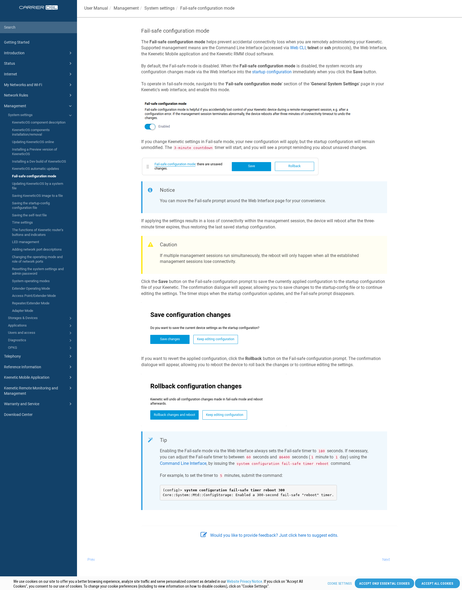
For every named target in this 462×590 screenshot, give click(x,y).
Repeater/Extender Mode (30, 303)
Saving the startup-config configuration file (31, 205)
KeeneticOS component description (39, 122)
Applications (17, 325)
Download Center (18, 414)
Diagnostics (17, 340)
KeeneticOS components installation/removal (31, 132)
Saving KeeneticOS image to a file (37, 196)
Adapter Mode (22, 311)
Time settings (22, 222)
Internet (10, 74)
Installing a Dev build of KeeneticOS (39, 161)
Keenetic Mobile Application (26, 377)
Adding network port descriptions (37, 249)
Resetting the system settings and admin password (38, 271)
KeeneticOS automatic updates (35, 169)
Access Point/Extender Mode (34, 296)
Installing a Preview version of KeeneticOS (34, 151)
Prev (91, 559)
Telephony (12, 356)
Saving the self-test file (29, 215)
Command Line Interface (183, 463)
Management (15, 106)
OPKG (12, 348)
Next (386, 559)
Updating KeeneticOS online (33, 142)
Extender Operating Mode (31, 288)
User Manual (96, 8)
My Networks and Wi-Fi (23, 85)
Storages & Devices (23, 318)
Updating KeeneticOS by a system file (37, 186)
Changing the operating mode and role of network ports (37, 259)
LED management (25, 242)
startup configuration (272, 71)
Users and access (21, 333)
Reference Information (22, 367)
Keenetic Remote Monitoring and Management (31, 391)
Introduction (14, 53)
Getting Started (16, 42)
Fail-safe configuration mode (34, 176)
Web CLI (298, 47)
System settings (20, 115)
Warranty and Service (21, 404)
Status (9, 63)
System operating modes (31, 281)
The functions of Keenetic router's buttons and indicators (37, 232)
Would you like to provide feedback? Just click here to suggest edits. (274, 535)
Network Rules (16, 95)
